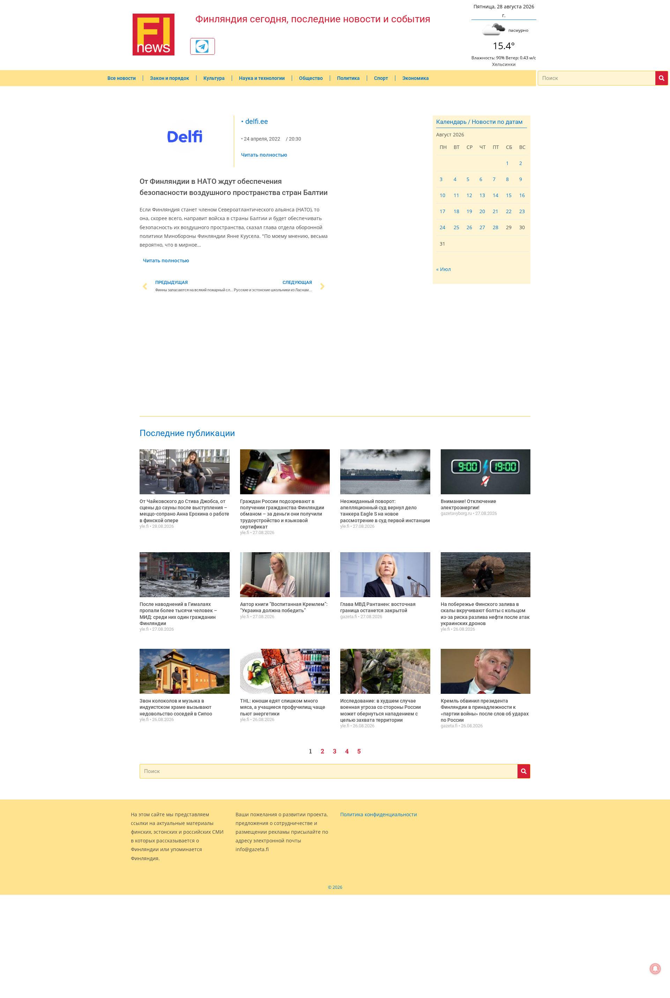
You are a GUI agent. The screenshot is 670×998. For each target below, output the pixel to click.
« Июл (443, 269)
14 (495, 195)
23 (522, 211)
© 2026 (335, 887)
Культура (214, 78)
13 (482, 195)
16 (522, 195)
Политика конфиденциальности (378, 814)
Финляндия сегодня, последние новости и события (312, 19)
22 (509, 211)
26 (469, 227)
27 (482, 227)
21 (495, 211)
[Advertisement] (234, 356)
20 (482, 211)
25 (456, 227)
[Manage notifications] (655, 968)
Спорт (381, 78)
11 (456, 195)
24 (442, 227)
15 (509, 195)
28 (495, 227)
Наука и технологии (262, 78)
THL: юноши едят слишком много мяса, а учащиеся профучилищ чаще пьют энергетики (282, 707)
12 (469, 195)
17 (442, 211)
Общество (311, 78)
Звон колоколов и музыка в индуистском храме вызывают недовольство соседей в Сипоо (176, 707)
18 (456, 211)
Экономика (415, 78)
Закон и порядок (169, 78)
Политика (348, 78)
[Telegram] (202, 46)
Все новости (121, 78)
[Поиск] (661, 78)
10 (442, 195)
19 (469, 211)
